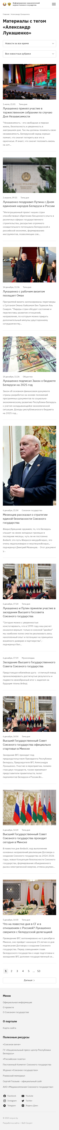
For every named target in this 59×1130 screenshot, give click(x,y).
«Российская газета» (14, 1058)
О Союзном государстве (16, 1012)
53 (38, 971)
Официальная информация (17, 1002)
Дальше (28, 980)
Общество (28, 376)
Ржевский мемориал (14, 1075)
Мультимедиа (28, 657)
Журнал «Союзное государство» (20, 1070)
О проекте (8, 1007)
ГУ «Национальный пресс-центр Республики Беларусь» (27, 1051)
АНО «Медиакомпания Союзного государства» (28, 1086)
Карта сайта (9, 1027)
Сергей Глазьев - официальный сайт (22, 1081)
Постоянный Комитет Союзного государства (27, 1064)
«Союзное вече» (11, 1044)
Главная (6, 14)
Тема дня (23, 104)
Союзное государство (32, 510)
